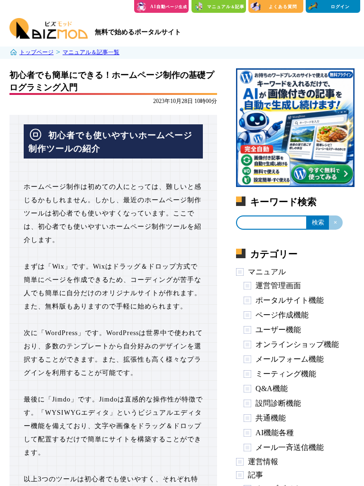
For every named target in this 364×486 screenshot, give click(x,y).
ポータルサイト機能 (289, 300)
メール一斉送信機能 (289, 447)
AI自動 (168, 6)
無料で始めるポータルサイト (138, 32)
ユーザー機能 (278, 330)
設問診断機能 (278, 403)
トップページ (36, 52)
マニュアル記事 (226, 6)
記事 (255, 475)
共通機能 (270, 418)
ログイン (340, 6)
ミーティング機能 (285, 374)
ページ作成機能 (282, 315)
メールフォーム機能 (289, 359)
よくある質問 (283, 6)
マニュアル (267, 272)
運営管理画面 (278, 285)
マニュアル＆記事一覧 (91, 52)
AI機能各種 (274, 433)
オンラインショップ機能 (297, 344)
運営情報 (263, 462)
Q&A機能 (271, 388)
